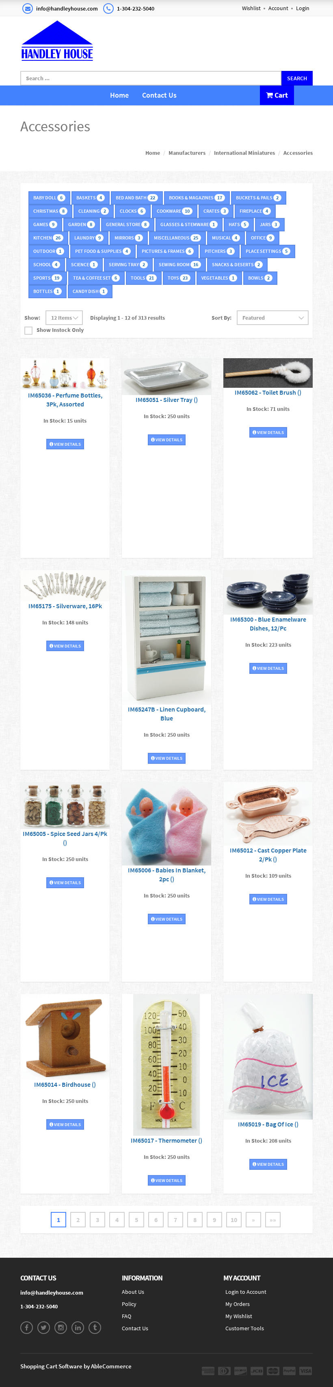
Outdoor (47, 251)
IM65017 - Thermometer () (166, 1140)
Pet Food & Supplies (101, 251)
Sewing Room (178, 264)
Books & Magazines (195, 197)
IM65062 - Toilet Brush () (268, 392)
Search (297, 78)
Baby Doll (48, 197)
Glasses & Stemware (187, 224)
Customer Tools (244, 1328)
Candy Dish (89, 291)
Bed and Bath (135, 197)
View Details (67, 444)
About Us (133, 1291)
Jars (268, 224)
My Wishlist (238, 1316)
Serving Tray (127, 264)
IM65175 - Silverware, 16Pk (65, 606)
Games (43, 224)
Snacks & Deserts (236, 264)
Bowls (259, 278)
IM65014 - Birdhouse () (65, 1084)
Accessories (298, 152)
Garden (80, 224)
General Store (126, 224)
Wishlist (251, 8)
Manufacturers (187, 152)
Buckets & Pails (257, 197)
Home (119, 95)
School (45, 264)
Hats (237, 224)
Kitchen (47, 238)
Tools (142, 278)
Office (261, 238)
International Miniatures (244, 152)
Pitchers (218, 251)
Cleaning (92, 211)
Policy (129, 1304)
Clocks (131, 211)
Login (302, 8)
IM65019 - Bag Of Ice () (268, 1124)
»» (273, 1220)
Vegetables (217, 278)
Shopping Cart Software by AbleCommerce (76, 1366)
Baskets (89, 197)
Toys (178, 278)
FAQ (126, 1316)
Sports (46, 278)
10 (234, 1220)
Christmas (49, 211)
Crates (214, 211)
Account (278, 8)
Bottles (46, 291)
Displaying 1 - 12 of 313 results (127, 317)
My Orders (237, 1304)
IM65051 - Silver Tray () (167, 399)
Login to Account (245, 1291)
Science (83, 264)
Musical (224, 238)
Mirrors (127, 238)
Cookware (173, 211)
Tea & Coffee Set (95, 278)
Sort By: (221, 317)
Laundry (87, 238)
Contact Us (159, 95)
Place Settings (267, 251)
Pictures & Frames (166, 251)
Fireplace (254, 211)
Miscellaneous (176, 238)
